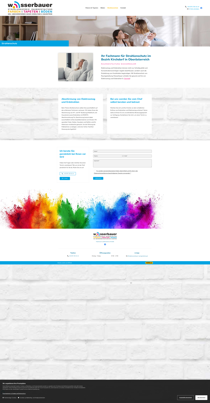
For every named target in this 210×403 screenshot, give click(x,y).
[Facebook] (105, 246)
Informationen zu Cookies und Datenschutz (14, 393)
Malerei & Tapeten (91, 8)
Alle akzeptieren (201, 397)
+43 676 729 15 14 (193, 7)
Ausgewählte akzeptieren (185, 397)
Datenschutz (106, 241)
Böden (103, 8)
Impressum (99, 241)
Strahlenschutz (112, 8)
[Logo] (31, 8)
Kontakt (123, 8)
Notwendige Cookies (10, 397)
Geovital (127, 79)
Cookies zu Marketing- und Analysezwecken (32, 397)
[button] (68, 173)
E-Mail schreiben (194, 9)
